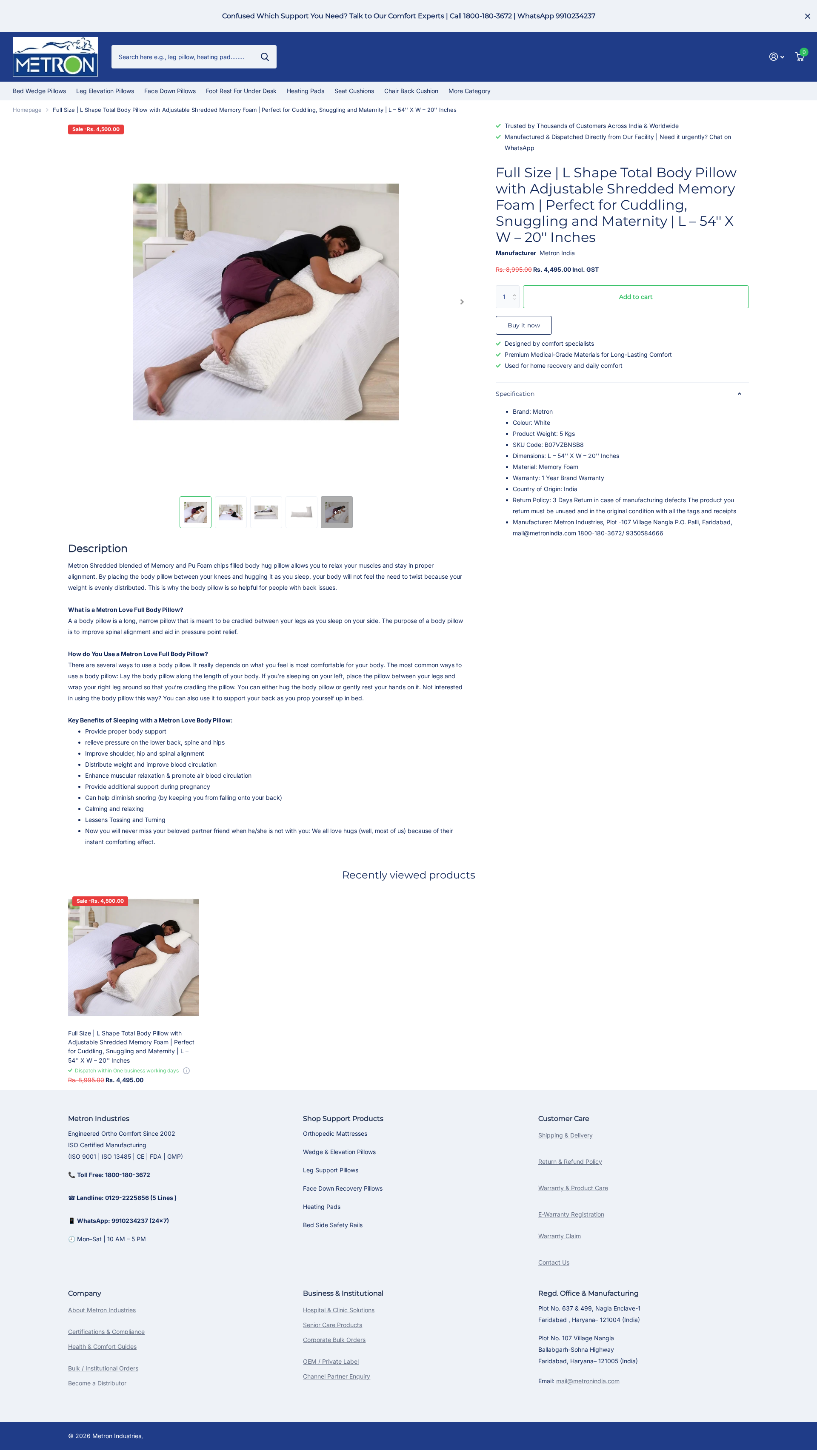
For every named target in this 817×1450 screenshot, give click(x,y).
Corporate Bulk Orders (334, 1339)
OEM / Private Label (331, 1361)
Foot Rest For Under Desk (241, 90)
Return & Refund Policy (570, 1161)
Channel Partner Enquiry (336, 1376)
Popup (186, 1070)
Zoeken (265, 56)
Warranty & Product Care (573, 1187)
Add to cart (636, 297)
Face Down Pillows (170, 90)
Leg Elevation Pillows (105, 90)
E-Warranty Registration (571, 1214)
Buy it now (524, 325)
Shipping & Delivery (565, 1135)
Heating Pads (305, 90)
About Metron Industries (102, 1310)
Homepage (27, 109)
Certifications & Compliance (106, 1331)
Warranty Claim (559, 1236)
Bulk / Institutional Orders (103, 1368)
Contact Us (553, 1262)
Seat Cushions (354, 90)
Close (807, 16)
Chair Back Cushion (411, 90)
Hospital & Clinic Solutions (338, 1310)
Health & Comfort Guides (102, 1346)
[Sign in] (777, 56)
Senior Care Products (332, 1324)
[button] (462, 301)
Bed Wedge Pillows (39, 90)
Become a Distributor (97, 1383)
